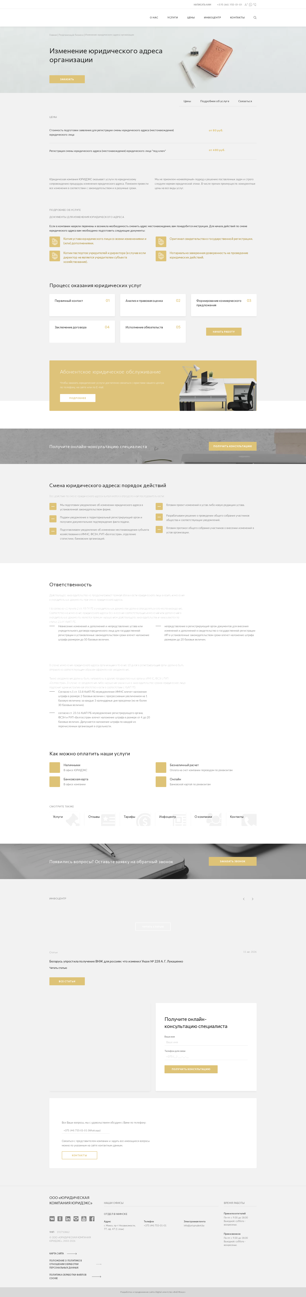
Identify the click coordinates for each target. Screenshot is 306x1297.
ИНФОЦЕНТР (212, 17)
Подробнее (77, 398)
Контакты (79, 1155)
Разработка (126, 1292)
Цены (187, 101)
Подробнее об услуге (214, 101)
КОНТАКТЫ (237, 17)
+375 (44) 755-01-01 (155, 1226)
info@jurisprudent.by (194, 1226)
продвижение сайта (144, 1292)
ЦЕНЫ (191, 17)
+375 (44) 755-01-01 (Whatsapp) (82, 1130)
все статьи (67, 981)
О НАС (154, 17)
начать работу (224, 331)
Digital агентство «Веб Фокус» (170, 1292)
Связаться (245, 101)
